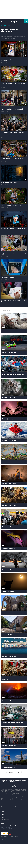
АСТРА (2, 817)
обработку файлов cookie (12, 800)
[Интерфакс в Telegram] (5, 828)
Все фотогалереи (14, 772)
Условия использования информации (9, 836)
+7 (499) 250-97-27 (20, 803)
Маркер (2, 815)
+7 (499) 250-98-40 (9, 803)
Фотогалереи (5, 25)
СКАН (2, 822)
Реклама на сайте (5, 781)
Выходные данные (5, 838)
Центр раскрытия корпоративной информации (10, 825)
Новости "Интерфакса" (5, 820)
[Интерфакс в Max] (11, 828)
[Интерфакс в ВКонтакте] (7, 828)
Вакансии (24, 780)
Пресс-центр (18, 780)
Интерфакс (14, 21)
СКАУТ (2, 814)
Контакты (3, 780)
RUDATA (2, 823)
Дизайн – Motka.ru (5, 839)
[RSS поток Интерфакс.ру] (9, 828)
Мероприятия (13, 781)
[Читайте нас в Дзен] (2, 828)
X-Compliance (3, 813)
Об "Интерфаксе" (10, 780)
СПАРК (2, 811)
